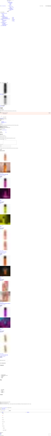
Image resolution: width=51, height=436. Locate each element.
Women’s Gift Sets (12, 7)
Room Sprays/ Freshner (5, 24)
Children (11, 3)
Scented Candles (11, 9)
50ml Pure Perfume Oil (4, 17)
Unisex (10, 4)
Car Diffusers (3, 23)
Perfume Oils (9, 10)
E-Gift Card (3, 21)
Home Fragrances (10, 8)
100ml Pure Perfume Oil (5, 18)
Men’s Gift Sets (11, 6)
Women (10, 5)
